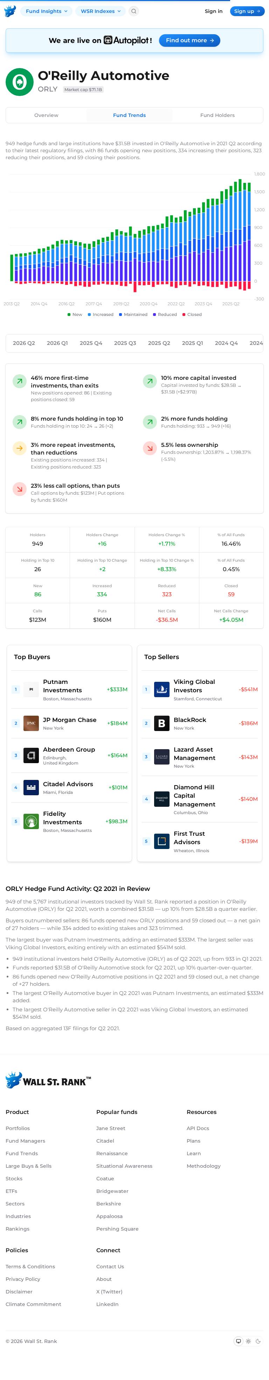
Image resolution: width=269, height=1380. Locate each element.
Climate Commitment (33, 1304)
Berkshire (108, 1204)
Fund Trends (129, 115)
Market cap (83, 89)
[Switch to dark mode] (258, 1341)
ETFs (11, 1191)
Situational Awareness (124, 1166)
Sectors (15, 1204)
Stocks (14, 1178)
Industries (18, 1216)
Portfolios (18, 1128)
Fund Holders (217, 115)
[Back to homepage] (10, 11)
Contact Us (110, 1266)
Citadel (105, 1141)
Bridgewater (112, 1191)
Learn (194, 1153)
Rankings (17, 1229)
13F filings (76, 1028)
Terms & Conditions (30, 1266)
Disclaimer (19, 1292)
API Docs (198, 1128)
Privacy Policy (23, 1279)
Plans (193, 1141)
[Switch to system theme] (238, 1341)
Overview (46, 115)
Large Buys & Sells (28, 1166)
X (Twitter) (109, 1292)
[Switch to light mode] (248, 1341)
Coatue (105, 1178)
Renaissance (112, 1153)
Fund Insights (43, 11)
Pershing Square (117, 1229)
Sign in (214, 11)
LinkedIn (107, 1304)
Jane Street (110, 1128)
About (104, 1279)
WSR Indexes (98, 11)
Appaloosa (109, 1216)
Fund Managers (25, 1141)
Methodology (204, 1166)
